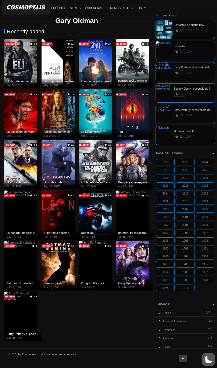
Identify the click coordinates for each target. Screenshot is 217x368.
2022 (185, 170)
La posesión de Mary (20, 131)
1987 (165, 264)
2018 (205, 177)
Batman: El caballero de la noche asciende (146, 232)
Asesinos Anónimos (57, 131)
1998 (185, 232)
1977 (185, 287)
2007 (185, 209)
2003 (205, 217)
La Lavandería (90, 131)
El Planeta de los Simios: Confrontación (107, 182)
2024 (205, 162)
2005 (165, 217)
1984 (165, 272)
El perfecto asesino (56, 232)
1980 (185, 280)
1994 (205, 240)
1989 (185, 256)
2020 (165, 177)
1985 (205, 264)
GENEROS (134, 8)
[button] (208, 359)
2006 (205, 209)
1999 (165, 232)
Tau (120, 131)
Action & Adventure (174, 321)
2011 (165, 201)
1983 (185, 272)
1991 (205, 248)
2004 (185, 217)
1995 (185, 240)
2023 (165, 170)
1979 (205, 280)
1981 (165, 280)
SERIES (75, 8)
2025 (185, 162)
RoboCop (87, 232)
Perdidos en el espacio (133, 182)
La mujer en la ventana (59, 81)
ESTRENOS (112, 8)
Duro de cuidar (54, 182)
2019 (185, 177)
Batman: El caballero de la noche (28, 283)
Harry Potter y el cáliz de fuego (138, 283)
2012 (205, 193)
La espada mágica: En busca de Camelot (34, 232)
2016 (185, 185)
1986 (185, 264)
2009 (205, 201)
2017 (165, 185)
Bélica (166, 346)
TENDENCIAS (92, 8)
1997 (205, 232)
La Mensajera (127, 81)
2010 (185, 201)
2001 (185, 225)
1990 (165, 256)
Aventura (168, 338)
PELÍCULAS (59, 8)
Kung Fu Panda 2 (92, 283)
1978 (165, 287)
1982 (205, 272)
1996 (165, 240)
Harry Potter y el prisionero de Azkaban (32, 334)
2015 (205, 185)
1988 (205, 256)
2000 (205, 225)
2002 (165, 225)
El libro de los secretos (21, 81)
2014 (165, 193)
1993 (165, 248)
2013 (185, 193)
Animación (169, 329)
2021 (205, 170)
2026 (165, 162)
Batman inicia (53, 283)
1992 (185, 248)
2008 (165, 209)
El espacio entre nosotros (98, 81)
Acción (167, 312)
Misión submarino (18, 182)
